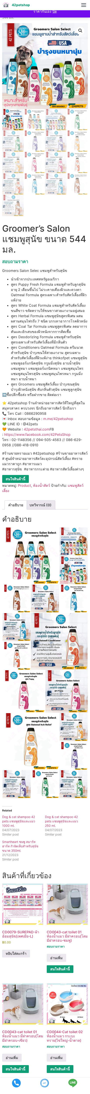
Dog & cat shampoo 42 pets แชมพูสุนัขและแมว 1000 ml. (18, 821)
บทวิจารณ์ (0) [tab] (40, 505)
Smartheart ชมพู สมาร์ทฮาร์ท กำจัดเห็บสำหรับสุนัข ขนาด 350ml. (20, 846)
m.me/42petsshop (58, 419)
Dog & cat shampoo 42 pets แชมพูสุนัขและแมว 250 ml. (61, 821)
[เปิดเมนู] (84, 5)
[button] (80, 31)
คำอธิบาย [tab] (15, 505)
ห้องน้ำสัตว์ (41, 485)
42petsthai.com (37, 429)
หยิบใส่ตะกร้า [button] (16, 953)
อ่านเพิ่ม (56, 958)
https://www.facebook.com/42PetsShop (37, 434)
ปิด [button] (54, 11)
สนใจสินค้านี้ (15, 479)
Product (24, 485)
